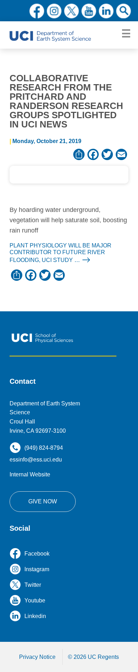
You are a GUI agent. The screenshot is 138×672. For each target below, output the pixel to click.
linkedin (106, 11)
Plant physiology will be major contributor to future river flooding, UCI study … (60, 252)
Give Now (42, 501)
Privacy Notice (37, 657)
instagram (54, 11)
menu (126, 33)
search (123, 11)
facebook (37, 11)
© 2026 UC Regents (93, 657)
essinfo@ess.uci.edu (36, 460)
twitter (71, 11)
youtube (89, 11)
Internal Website (30, 474)
